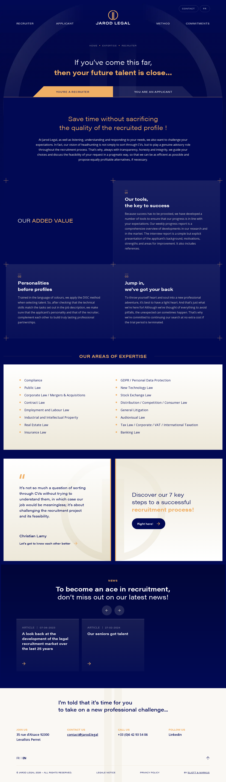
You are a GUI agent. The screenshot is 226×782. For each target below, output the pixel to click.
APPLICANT (65, 23)
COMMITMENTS (198, 23)
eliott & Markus (199, 772)
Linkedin (175, 734)
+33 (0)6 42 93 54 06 (133, 734)
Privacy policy (149, 772)
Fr (18, 758)
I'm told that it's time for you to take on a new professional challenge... (113, 706)
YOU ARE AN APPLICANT (153, 92)
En (24, 758)
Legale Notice (105, 772)
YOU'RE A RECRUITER (72, 92)
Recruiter (25, 23)
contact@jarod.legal (82, 734)
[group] (47, 645)
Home (93, 45)
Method (163, 23)
